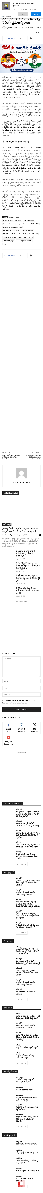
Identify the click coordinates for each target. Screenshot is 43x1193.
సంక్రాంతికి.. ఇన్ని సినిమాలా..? (26, 1144)
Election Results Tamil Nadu (12, 227)
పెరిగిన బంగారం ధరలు (24, 1090)
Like (8, 724)
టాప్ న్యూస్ (7, 524)
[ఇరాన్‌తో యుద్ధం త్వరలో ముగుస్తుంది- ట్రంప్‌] (8, 1079)
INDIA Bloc (6, 234)
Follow (21, 724)
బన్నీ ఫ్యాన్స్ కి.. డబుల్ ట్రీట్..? (27, 1153)
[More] (30, 38)
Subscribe (8, 736)
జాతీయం (18, 842)
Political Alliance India (19, 234)
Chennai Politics (29, 220)
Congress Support (22, 224)
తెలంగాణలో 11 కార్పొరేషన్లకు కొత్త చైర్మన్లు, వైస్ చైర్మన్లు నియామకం (11, 457)
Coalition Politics (8, 224)
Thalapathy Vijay (8, 241)
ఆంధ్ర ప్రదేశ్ (18, 830)
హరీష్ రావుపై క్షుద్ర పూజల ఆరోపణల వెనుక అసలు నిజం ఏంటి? (27, 590)
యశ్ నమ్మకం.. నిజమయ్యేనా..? (27, 1171)
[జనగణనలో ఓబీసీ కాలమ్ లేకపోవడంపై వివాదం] (8, 892)
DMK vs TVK (35, 224)
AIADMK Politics (14, 217)
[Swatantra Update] (4, 27)
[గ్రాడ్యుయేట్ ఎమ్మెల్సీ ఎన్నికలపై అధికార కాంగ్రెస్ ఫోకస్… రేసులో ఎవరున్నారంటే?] (21, 512)
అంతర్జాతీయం (19, 1077)
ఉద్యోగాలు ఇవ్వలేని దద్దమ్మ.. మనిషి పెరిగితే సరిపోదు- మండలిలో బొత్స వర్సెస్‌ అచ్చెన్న (28, 904)
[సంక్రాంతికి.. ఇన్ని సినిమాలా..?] (8, 1143)
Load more (20, 864)
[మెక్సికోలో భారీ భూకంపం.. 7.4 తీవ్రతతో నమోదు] (8, 1107)
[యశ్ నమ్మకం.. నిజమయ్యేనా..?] (8, 1170)
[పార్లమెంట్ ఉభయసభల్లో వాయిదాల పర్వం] (8, 1055)
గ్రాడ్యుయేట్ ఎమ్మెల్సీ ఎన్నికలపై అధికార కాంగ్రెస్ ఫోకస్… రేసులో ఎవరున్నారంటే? (27, 814)
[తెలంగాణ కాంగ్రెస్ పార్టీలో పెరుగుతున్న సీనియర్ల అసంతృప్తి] (8, 554)
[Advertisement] (21, 354)
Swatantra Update (15, 27)
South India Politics (9, 237)
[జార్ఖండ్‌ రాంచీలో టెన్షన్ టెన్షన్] (8, 1046)
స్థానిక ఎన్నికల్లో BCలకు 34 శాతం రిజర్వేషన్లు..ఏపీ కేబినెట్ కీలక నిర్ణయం (28, 566)
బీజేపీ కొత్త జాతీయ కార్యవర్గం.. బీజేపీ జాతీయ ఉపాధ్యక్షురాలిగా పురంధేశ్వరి (27, 916)
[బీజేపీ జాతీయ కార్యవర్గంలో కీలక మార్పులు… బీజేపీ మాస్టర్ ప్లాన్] (8, 579)
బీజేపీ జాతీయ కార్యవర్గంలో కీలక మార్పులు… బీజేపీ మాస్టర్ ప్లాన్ (28, 578)
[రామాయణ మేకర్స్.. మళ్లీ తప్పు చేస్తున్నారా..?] (8, 1160)
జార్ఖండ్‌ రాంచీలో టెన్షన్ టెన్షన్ (27, 1047)
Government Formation (11, 230)
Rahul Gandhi (33, 234)
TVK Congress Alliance (24, 241)
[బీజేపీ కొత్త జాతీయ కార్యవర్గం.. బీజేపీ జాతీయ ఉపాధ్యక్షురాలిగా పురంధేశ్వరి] (8, 913)
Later (23, 14)
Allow (36, 14)
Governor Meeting (27, 230)
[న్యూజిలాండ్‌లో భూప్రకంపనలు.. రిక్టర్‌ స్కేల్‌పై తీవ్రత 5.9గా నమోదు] (8, 1116)
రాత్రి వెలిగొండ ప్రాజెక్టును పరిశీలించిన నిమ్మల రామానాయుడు (33, 457)
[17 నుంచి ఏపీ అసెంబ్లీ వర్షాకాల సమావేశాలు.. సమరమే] (8, 925)
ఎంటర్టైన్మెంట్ (19, 1141)
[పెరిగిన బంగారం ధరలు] (8, 1089)
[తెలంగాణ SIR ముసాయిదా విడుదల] (8, 991)
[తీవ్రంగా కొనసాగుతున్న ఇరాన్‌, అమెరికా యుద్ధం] (8, 1097)
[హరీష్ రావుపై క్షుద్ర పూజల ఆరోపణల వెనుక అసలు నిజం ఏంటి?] (8, 591)
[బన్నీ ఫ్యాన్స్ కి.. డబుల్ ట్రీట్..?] (8, 1151)
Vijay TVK (6, 244)
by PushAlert (7, 17)
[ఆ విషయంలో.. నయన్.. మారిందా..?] (8, 1178)
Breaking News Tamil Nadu (12, 220)
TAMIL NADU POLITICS (25, 237)
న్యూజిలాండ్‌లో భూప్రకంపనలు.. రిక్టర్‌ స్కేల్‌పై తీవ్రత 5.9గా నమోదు (28, 1119)
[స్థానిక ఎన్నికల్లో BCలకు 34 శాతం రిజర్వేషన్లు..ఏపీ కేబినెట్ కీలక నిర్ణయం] (8, 566)
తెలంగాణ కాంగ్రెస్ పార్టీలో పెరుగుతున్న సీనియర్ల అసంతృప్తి (25, 553)
